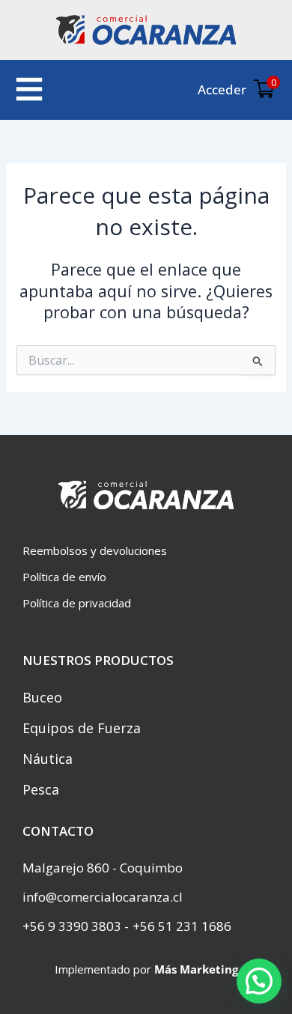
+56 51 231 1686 (182, 926)
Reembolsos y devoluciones (94, 550)
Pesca (40, 789)
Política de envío (64, 576)
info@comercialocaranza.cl (102, 896)
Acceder (222, 89)
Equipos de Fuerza (81, 728)
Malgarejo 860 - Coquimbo (102, 867)
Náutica (47, 759)
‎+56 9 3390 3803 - (75, 926)
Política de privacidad (76, 602)
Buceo (42, 697)
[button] (259, 981)
